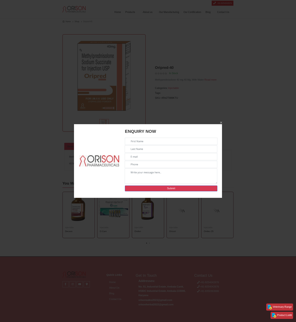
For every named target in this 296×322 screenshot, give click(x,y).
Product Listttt (284, 315)
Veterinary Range (282, 307)
